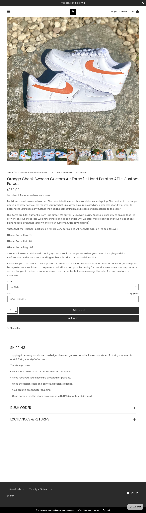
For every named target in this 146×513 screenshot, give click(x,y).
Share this (15, 328)
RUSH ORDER (20, 408)
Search (123, 11)
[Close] (143, 3)
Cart (132, 11)
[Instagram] (132, 493)
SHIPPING (18, 347)
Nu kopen (73, 318)
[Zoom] (73, 83)
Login (114, 11)
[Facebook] (127, 493)
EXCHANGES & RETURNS (29, 419)
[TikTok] (137, 493)
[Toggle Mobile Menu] (10, 12)
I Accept (106, 510)
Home (10, 172)
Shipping (24, 195)
